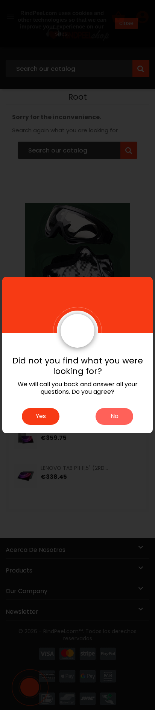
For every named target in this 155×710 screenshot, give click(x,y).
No (115, 416)
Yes (41, 416)
